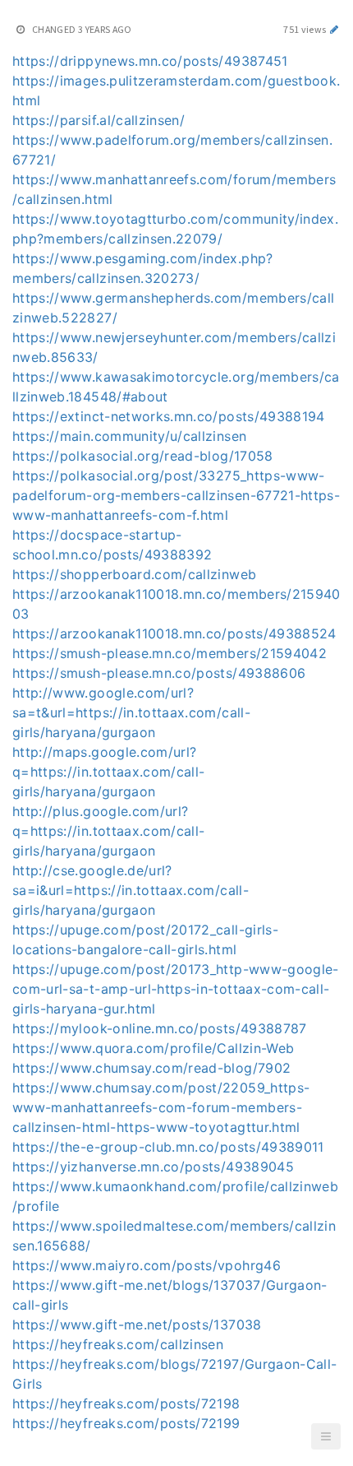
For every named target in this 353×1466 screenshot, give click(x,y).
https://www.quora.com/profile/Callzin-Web (153, 1048)
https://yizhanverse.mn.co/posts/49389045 (153, 1166)
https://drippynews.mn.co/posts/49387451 (150, 61)
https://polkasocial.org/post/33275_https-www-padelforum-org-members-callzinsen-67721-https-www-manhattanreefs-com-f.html (176, 495)
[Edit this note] (334, 29)
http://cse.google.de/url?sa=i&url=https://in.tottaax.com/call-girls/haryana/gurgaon (130, 890)
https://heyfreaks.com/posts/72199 (126, 1423)
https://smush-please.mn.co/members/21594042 (169, 653)
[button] (326, 1436)
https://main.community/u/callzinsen (129, 436)
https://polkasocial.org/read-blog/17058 (142, 456)
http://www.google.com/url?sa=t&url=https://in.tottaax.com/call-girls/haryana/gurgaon (131, 712)
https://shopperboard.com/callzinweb (134, 574)
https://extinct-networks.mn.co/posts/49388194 (168, 416)
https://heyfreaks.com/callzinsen (117, 1344)
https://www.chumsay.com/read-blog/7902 (151, 1068)
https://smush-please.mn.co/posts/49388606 (158, 673)
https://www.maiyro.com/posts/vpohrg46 (146, 1265)
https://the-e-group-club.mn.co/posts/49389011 (168, 1147)
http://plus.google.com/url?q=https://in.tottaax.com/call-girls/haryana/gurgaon (108, 831)
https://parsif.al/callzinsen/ (98, 120)
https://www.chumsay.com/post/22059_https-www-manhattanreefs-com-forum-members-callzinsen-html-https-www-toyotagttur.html (160, 1107)
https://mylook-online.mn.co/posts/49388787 (159, 1028)
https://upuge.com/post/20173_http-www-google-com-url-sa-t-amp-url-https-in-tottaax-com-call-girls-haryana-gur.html (175, 989)
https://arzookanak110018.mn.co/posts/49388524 (174, 633)
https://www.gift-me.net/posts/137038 (137, 1324)
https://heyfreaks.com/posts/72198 (126, 1403)
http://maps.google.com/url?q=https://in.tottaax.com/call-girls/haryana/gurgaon (108, 772)
